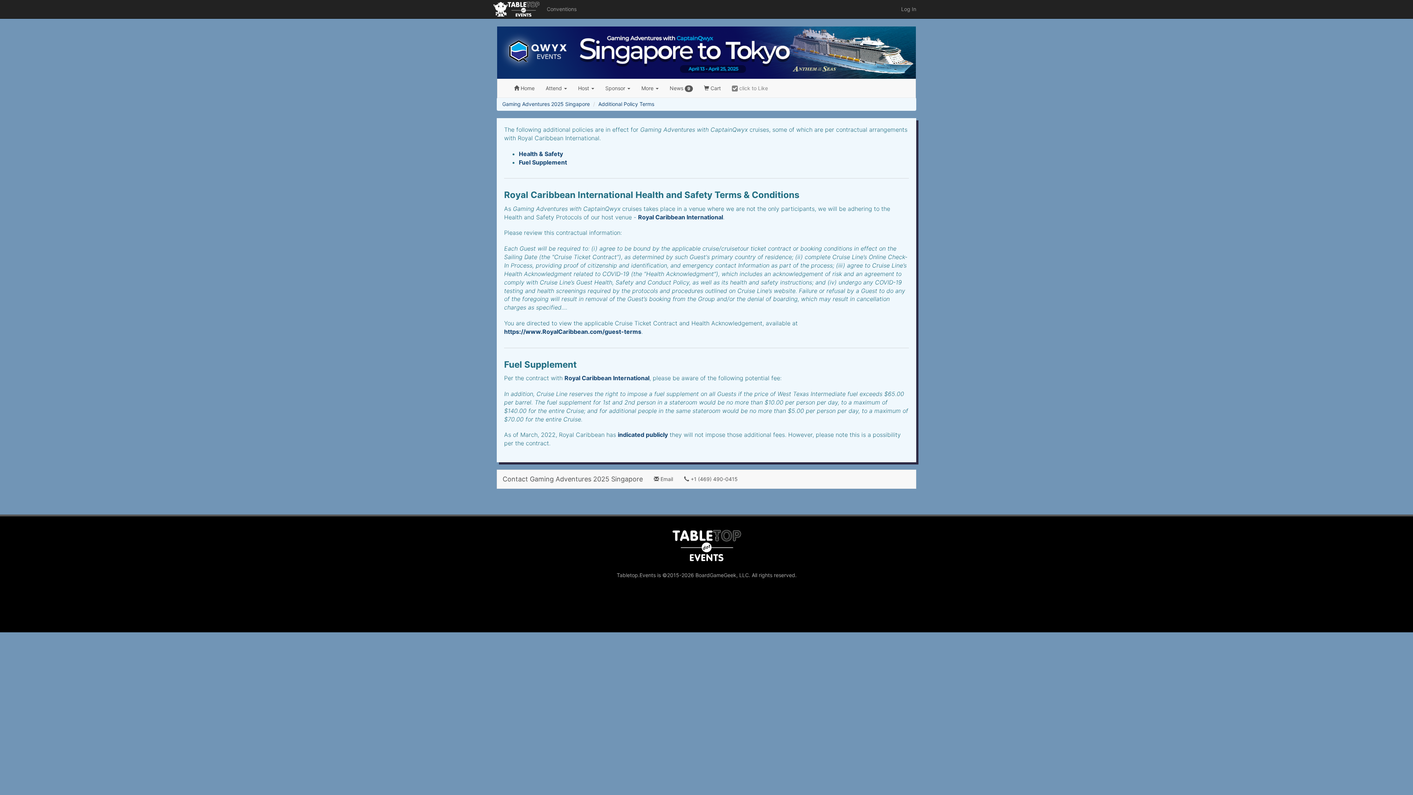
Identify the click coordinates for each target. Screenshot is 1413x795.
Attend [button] (554, 88)
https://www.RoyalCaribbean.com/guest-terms (572, 331)
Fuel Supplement (543, 162)
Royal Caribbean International (680, 217)
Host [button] (584, 88)
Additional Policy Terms (626, 104)
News (680, 88)
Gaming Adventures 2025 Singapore (546, 104)
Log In (908, 9)
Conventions (562, 9)
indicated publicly (643, 434)
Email (666, 479)
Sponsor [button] (616, 88)
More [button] (648, 88)
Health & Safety (541, 154)
